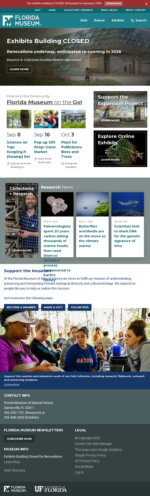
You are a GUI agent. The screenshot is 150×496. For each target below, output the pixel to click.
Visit (38, 10)
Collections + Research (78, 10)
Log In (79, 472)
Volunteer (80, 307)
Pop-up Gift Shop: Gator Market (45, 147)
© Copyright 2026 (87, 438)
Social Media (84, 466)
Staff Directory (14, 470)
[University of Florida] (55, 489)
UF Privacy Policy (87, 461)
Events (99, 20)
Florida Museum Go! (44, 102)
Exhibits (118, 20)
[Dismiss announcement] (146, 4)
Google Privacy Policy (90, 455)
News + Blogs (109, 10)
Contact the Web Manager (93, 444)
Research (57, 187)
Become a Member (21, 307)
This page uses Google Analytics (98, 449)
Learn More (113, 3)
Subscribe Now (19, 438)
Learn (52, 10)
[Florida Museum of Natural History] (19, 489)
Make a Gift (53, 307)
